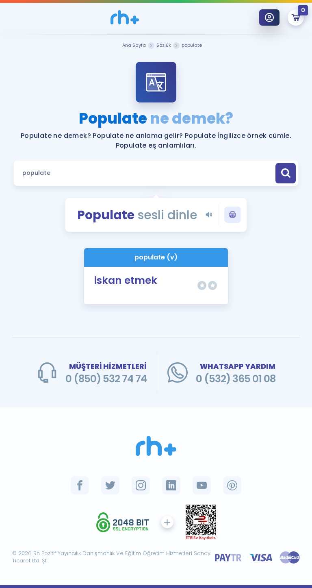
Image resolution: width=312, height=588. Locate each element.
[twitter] (110, 485)
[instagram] (141, 485)
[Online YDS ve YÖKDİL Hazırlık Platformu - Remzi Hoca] (156, 446)
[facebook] (80, 485)
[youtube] (202, 485)
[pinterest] (232, 485)
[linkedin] (171, 485)
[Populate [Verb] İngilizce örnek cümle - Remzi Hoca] (124, 17)
